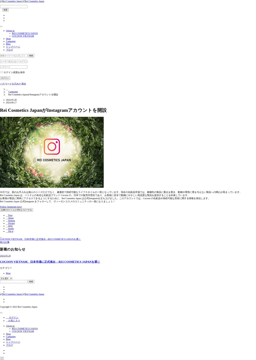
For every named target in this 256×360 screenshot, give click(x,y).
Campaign (11, 41)
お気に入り (13, 320)
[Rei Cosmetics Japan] (22, 1)
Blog (8, 44)
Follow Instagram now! (11, 207)
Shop (8, 38)
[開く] (1, 26)
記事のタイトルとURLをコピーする (16, 210)
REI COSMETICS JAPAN (25, 33)
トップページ (13, 47)
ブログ (9, 50)
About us (10, 30)
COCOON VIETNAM (23, 36)
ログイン (5, 78)
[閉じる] (1, 312)
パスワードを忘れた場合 (13, 83)
